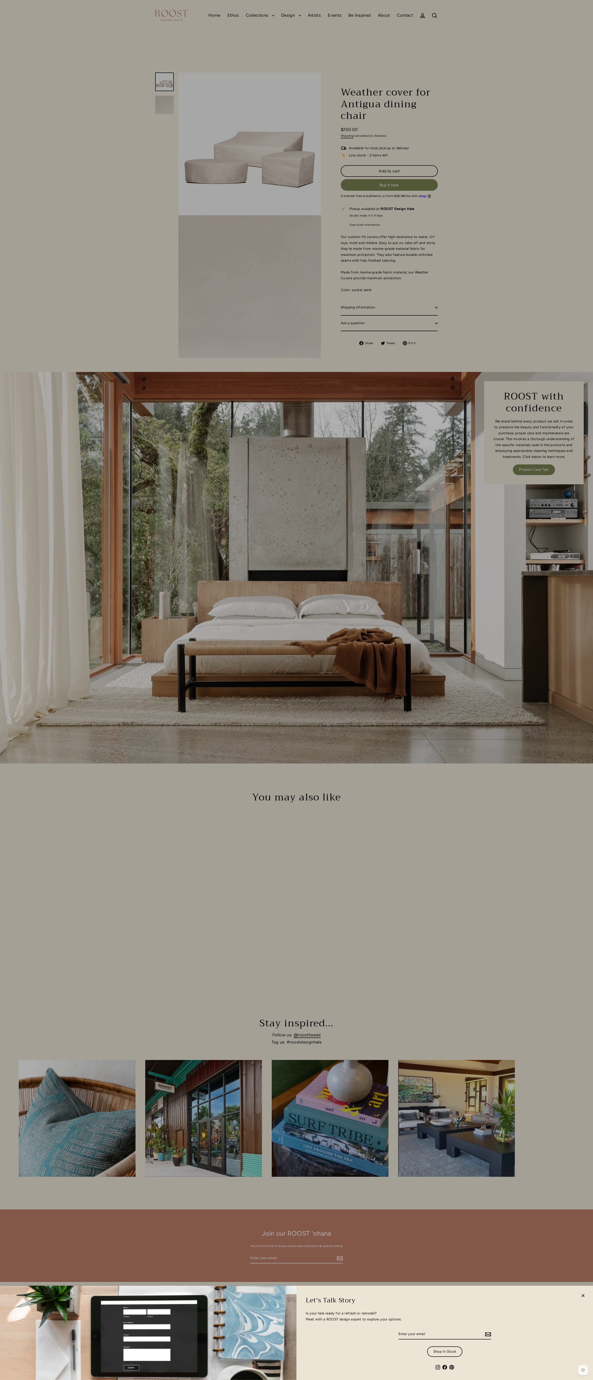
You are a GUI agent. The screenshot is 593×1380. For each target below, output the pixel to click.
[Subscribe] (487, 1334)
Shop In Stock (444, 1351)
